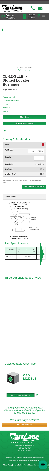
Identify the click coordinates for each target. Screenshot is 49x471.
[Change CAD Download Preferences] (5, 130)
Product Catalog (31, 16)
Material (5, 111)
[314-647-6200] (33, 8)
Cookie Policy (17, 465)
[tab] (24, 196)
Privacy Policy (7, 465)
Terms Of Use (28, 465)
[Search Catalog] (39, 15)
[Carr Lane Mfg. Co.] (12, 8)
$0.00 (42, 169)
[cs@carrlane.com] (40, 8)
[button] (24, 425)
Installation (6, 108)
